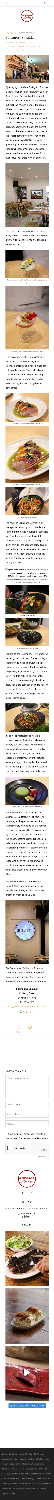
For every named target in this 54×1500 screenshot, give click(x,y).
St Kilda (43, 46)
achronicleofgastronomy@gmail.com (27, 1208)
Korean (33, 43)
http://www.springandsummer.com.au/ (27, 1007)
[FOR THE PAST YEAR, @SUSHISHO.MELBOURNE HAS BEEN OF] (27, 1372)
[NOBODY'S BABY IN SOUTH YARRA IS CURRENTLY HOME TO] (27, 1315)
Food (17, 43)
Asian (11, 43)
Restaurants (11, 46)
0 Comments (18, 50)
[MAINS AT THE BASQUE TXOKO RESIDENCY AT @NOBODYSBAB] (27, 1258)
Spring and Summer (28, 46)
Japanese (24, 43)
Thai (7, 50)
